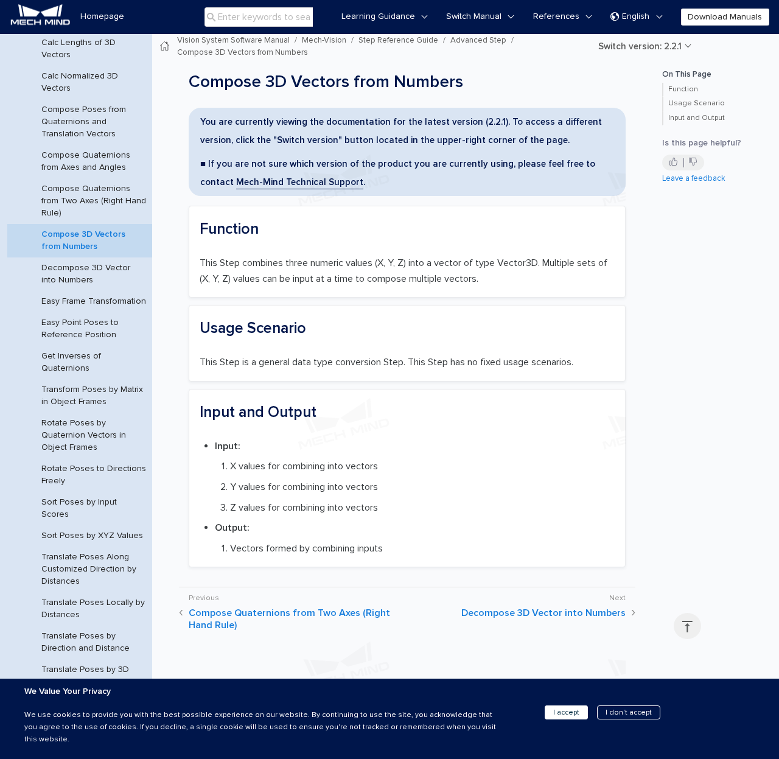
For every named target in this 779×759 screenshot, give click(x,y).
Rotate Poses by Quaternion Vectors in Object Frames (83, 435)
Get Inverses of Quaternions (71, 362)
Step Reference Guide (398, 40)
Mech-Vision (324, 40)
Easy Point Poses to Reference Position (80, 328)
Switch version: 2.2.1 (640, 46)
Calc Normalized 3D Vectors (79, 82)
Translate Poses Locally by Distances (93, 608)
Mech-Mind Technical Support (299, 182)
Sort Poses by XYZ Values (92, 535)
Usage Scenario (696, 103)
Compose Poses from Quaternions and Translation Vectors (83, 121)
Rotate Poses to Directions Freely (93, 474)
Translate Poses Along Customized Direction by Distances (88, 568)
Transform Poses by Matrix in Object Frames (92, 395)
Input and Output (696, 117)
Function (683, 89)
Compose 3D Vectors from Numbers (83, 240)
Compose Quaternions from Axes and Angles (85, 161)
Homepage (102, 16)
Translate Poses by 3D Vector (85, 675)
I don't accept (629, 712)
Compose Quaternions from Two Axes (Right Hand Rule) (93, 200)
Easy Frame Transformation (93, 301)
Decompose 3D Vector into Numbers (85, 273)
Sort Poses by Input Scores (79, 508)
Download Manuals (725, 17)
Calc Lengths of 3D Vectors (78, 48)
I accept (566, 712)
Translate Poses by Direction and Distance (85, 642)
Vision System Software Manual (233, 40)
